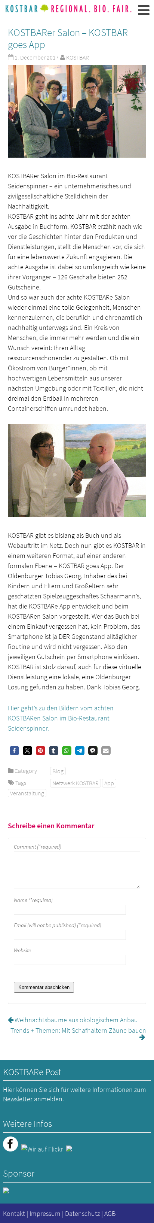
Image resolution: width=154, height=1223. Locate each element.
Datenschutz (82, 1213)
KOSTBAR (77, 57)
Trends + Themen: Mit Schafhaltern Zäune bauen (78, 1030)
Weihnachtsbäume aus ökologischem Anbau (76, 1020)
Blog (58, 771)
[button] (14, 750)
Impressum (45, 1213)
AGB (110, 1213)
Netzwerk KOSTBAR (75, 783)
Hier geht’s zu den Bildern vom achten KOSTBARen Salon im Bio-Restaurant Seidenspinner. (61, 718)
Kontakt (14, 1213)
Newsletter (18, 1099)
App (109, 783)
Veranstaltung (27, 793)
